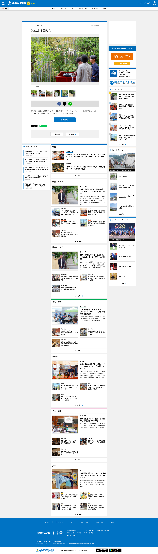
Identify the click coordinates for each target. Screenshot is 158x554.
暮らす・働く (83, 8)
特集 (105, 8)
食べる (54, 8)
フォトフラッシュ (36, 26)
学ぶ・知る (95, 8)
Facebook (140, 3)
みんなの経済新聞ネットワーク (45, 550)
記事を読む (64, 120)
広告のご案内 (72, 535)
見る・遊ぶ (64, 8)
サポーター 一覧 (122, 63)
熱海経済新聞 (17, 3)
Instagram (148, 3)
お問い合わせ (91, 533)
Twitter (144, 3)
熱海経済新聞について (74, 530)
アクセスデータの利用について (76, 533)
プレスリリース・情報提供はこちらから (98, 530)
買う (73, 8)
